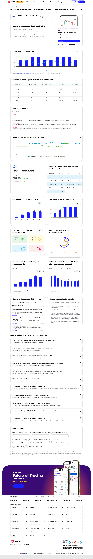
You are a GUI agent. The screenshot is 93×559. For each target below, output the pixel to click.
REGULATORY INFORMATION (77, 553)
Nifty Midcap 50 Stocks (34, 510)
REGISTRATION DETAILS (60, 553)
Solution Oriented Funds (34, 528)
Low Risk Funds (51, 528)
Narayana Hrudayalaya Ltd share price (24, 73)
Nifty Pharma (14, 517)
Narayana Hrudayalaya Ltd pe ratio (20, 432)
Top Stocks (14, 507)
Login (73, 1)
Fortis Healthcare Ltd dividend (20, 439)
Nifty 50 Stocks (32, 517)
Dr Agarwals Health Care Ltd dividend (35, 446)
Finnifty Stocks (14, 514)
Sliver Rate (32, 535)
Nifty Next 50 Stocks (15, 510)
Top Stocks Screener (15, 531)
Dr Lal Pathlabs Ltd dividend (43, 442)
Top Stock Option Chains (52, 507)
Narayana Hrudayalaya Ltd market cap (21, 435)
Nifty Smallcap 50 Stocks (52, 510)
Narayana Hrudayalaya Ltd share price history (40, 432)
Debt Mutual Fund (69, 524)
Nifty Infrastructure (70, 517)
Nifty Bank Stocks (69, 510)
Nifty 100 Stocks (51, 517)
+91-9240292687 (14, 548)
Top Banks (32, 531)
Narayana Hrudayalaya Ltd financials (60, 432)
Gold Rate (13, 535)
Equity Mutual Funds (52, 524)
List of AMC (14, 524)
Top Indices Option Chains (71, 507)
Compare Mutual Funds (52, 531)
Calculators (68, 528)
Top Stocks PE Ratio (15, 521)
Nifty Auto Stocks (51, 514)
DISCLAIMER (68, 553)
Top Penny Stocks (69, 521)
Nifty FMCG (68, 514)
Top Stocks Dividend (34, 521)
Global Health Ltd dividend (51, 439)
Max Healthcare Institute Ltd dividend (59, 435)
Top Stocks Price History (52, 521)
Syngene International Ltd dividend (59, 442)
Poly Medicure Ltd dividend (19, 446)
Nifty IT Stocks (32, 514)
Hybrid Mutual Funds (15, 528)
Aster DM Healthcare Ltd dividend (35, 439)
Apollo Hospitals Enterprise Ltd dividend (40, 435)
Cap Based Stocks (69, 531)
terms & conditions (72, 44)
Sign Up (81, 1)
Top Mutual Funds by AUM (35, 524)
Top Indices (32, 507)
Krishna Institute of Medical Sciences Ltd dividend (24, 442)
